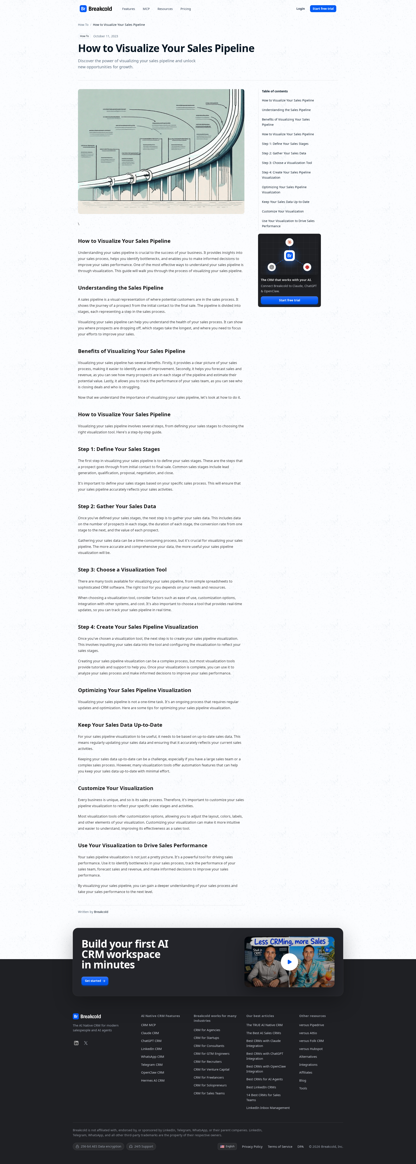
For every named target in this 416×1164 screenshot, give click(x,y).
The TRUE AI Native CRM (264, 1025)
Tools (303, 1088)
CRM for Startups (206, 1037)
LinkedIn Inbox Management (268, 1107)
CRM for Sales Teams (209, 1093)
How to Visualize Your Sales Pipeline (288, 100)
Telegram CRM (152, 1064)
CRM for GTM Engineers (211, 1053)
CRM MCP (148, 1025)
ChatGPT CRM (151, 1040)
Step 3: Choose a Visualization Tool (287, 163)
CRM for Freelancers (209, 1077)
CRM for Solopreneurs (210, 1085)
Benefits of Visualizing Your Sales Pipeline (286, 122)
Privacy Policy (252, 1146)
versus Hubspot (311, 1048)
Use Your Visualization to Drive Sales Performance (288, 223)
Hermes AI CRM (153, 1080)
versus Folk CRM (311, 1040)
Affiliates (305, 1072)
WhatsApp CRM (152, 1056)
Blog (302, 1080)
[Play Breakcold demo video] (289, 962)
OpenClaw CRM (152, 1072)
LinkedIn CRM (151, 1048)
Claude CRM (150, 1033)
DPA (300, 1146)
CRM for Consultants (209, 1045)
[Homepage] (96, 8)
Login (300, 9)
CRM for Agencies (207, 1030)
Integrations (308, 1064)
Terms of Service (280, 1146)
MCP (146, 9)
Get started (93, 981)
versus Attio (308, 1033)
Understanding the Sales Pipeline (286, 110)
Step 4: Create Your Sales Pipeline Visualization (286, 175)
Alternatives (308, 1056)
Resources (165, 9)
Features (128, 9)
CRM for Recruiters (208, 1061)
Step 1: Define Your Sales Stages (285, 144)
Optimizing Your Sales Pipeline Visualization (284, 189)
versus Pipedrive (311, 1025)
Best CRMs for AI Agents (264, 1079)
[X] (85, 1043)
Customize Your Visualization (283, 211)
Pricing (185, 9)
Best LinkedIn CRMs (261, 1087)
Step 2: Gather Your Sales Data (284, 153)
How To (83, 25)
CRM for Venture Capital (211, 1069)
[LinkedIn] (76, 1043)
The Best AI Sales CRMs (263, 1033)
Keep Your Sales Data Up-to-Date (285, 202)
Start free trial (323, 9)
